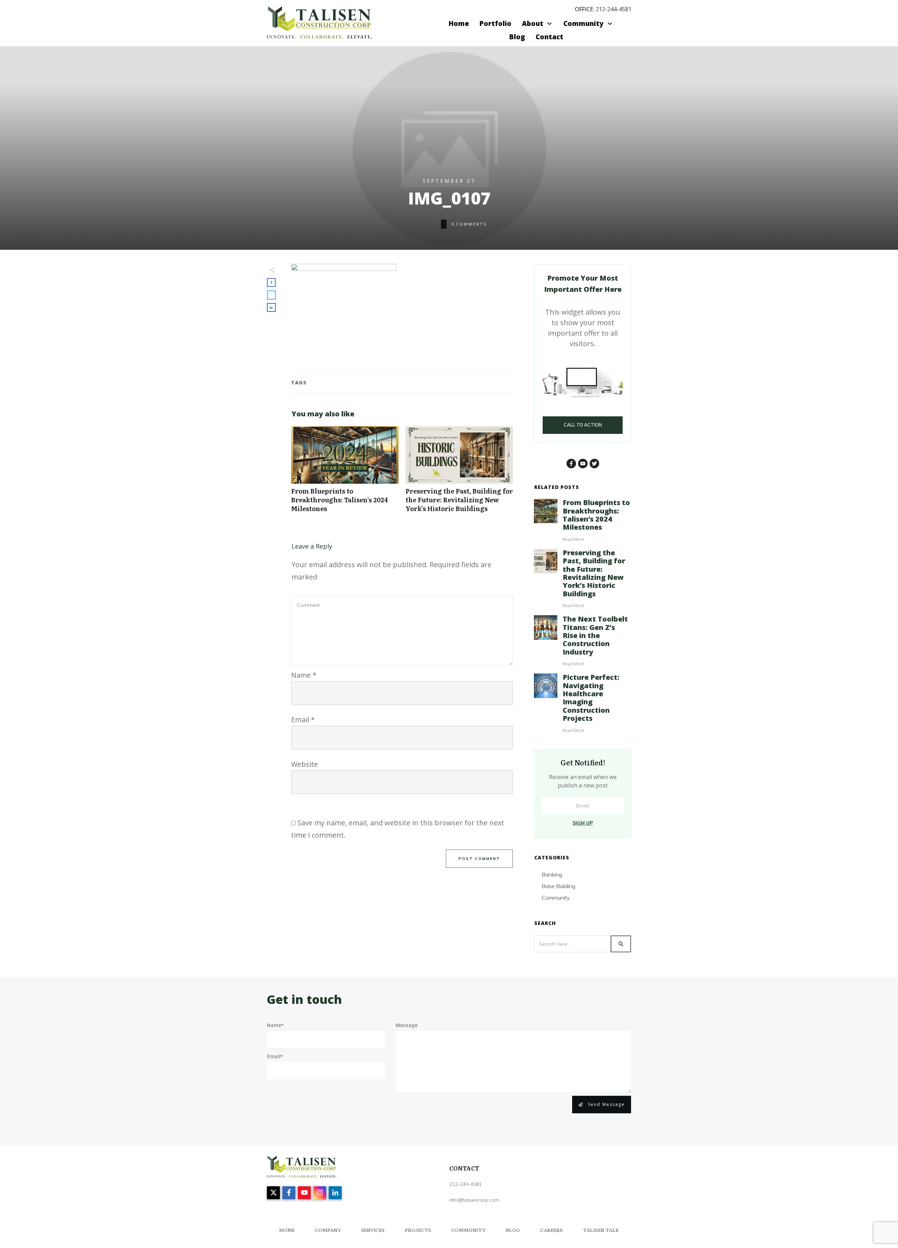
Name (303, 675)
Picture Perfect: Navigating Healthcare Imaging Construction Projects (591, 697)
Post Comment (479, 858)
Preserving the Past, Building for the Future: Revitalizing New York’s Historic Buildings (459, 473)
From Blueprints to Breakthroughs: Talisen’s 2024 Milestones (344, 473)
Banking (552, 874)
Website (304, 764)
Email (303, 719)
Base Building (558, 886)
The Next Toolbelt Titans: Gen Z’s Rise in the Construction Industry (595, 635)
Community (556, 897)
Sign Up (582, 823)
